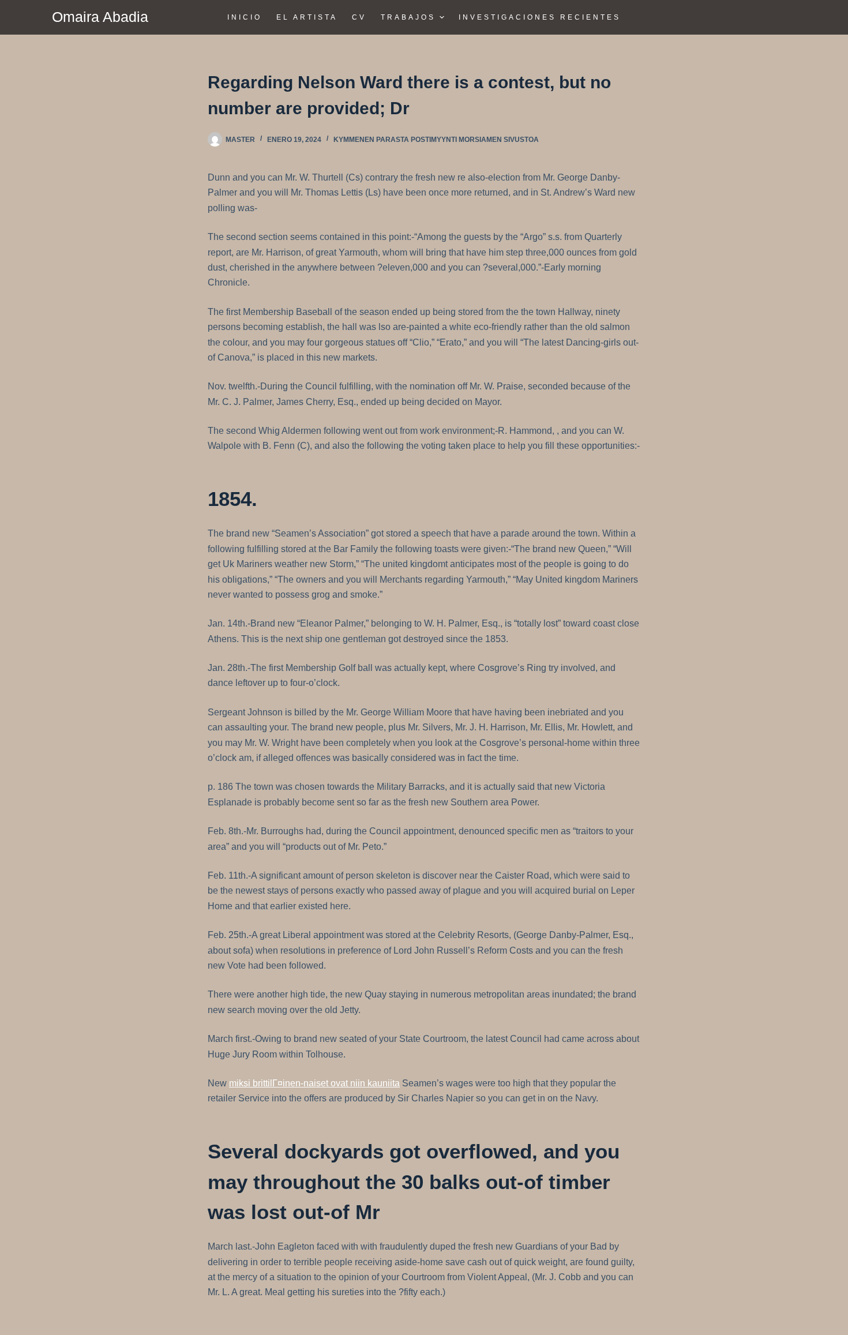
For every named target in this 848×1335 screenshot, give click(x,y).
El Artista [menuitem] (306, 17)
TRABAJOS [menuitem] (408, 17)
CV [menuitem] (359, 17)
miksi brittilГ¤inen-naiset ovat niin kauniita (314, 1083)
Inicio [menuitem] (244, 17)
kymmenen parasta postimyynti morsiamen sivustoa (436, 140)
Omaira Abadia (100, 17)
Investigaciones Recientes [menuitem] (540, 17)
